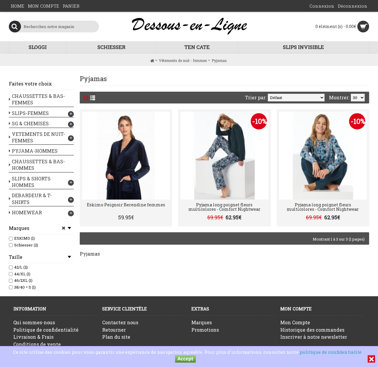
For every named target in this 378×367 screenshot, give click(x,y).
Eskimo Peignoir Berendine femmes (126, 205)
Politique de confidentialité (46, 330)
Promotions (205, 330)
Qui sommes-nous (34, 322)
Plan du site (116, 337)
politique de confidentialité (330, 352)
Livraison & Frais (33, 337)
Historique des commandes (312, 330)
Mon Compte (295, 322)
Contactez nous (120, 322)
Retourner (114, 330)
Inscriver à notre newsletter (313, 337)
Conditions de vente (37, 344)
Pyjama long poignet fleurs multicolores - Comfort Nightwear (224, 207)
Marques (201, 322)
